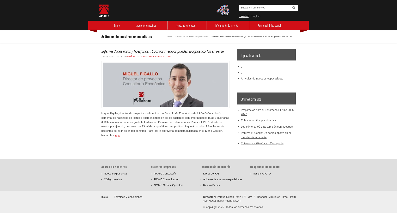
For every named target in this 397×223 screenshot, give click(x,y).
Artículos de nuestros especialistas (191, 37)
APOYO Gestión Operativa (168, 185)
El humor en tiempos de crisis (259, 120)
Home (169, 37)
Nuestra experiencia (115, 173)
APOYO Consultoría (165, 173)
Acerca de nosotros (146, 25)
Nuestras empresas (185, 25)
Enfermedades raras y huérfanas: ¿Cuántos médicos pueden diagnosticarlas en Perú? (162, 51)
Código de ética (113, 179)
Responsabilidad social (269, 25)
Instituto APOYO (262, 173)
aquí (117, 135)
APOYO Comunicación (166, 179)
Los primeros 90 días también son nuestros (267, 126)
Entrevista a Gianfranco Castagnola (262, 143)
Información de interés (226, 25)
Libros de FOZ (211, 173)
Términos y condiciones (128, 196)
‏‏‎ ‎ (241, 66)
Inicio (117, 25)
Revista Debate (212, 185)
